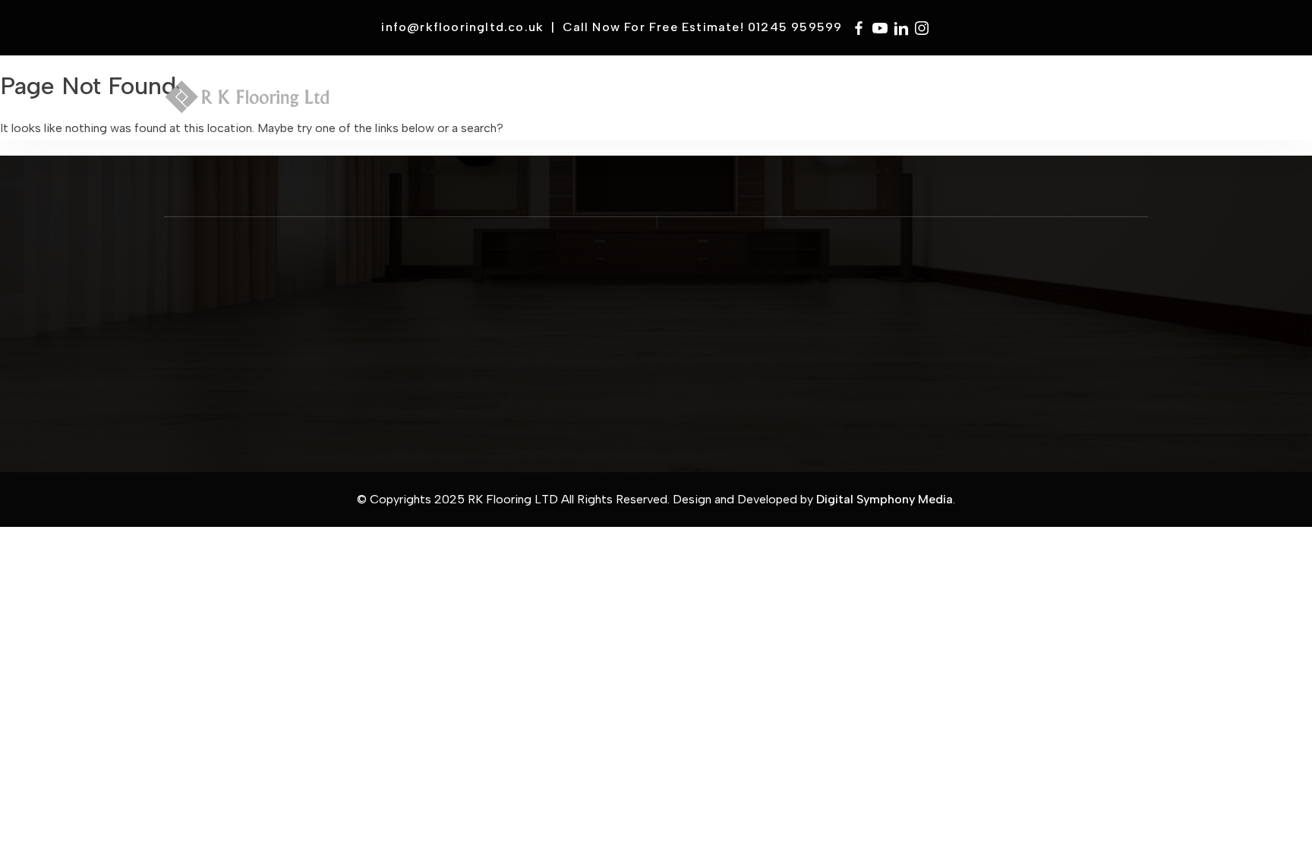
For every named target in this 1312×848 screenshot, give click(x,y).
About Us (476, 309)
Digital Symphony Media (884, 499)
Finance (972, 100)
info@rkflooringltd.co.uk (462, 27)
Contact (1098, 100)
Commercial (664, 100)
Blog (1033, 100)
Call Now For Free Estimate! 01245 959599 (703, 27)
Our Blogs (477, 349)
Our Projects (482, 336)
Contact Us (480, 296)
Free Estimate (877, 100)
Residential (768, 100)
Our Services (482, 323)
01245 (748, 291)
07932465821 (762, 304)
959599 (773, 291)
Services (571, 100)
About (502, 100)
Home (445, 100)
